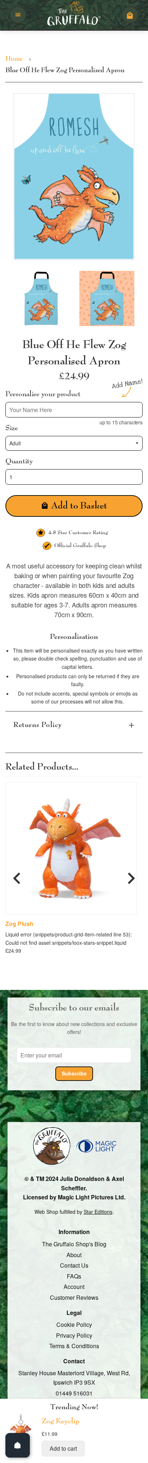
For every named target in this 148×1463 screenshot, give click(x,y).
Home (14, 58)
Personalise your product (42, 394)
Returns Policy (37, 725)
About (74, 1255)
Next (131, 875)
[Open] (17, 1445)
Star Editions (98, 1211)
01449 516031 (74, 1393)
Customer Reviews (74, 1297)
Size (11, 428)
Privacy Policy (74, 1335)
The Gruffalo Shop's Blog (74, 1244)
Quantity (19, 461)
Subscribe (74, 1073)
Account (74, 1287)
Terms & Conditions (74, 1346)
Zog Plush (19, 924)
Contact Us (74, 1265)
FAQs (74, 1276)
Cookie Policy (74, 1324)
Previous (16, 875)
